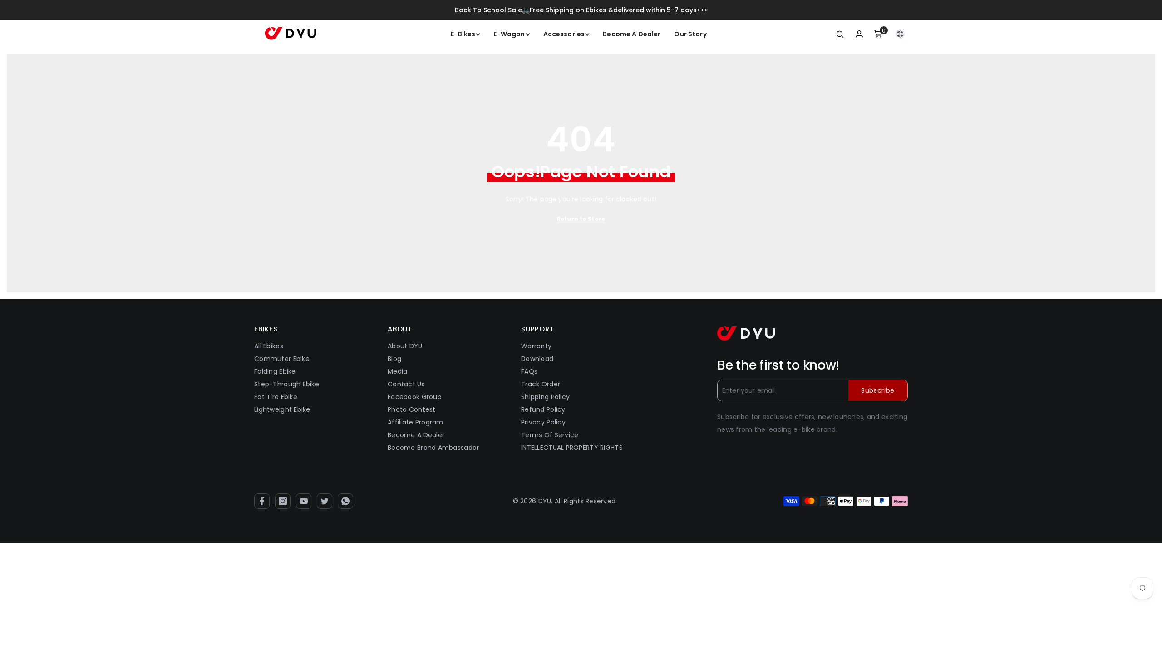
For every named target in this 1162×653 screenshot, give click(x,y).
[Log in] (859, 34)
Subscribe (878, 390)
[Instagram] (283, 501)
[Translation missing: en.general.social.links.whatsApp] (345, 501)
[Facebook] (262, 501)
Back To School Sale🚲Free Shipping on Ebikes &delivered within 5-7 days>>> (581, 10)
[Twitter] (324, 501)
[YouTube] (303, 501)
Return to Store (581, 219)
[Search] (840, 34)
